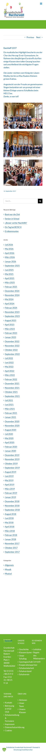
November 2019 (12, 459)
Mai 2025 (9, 274)
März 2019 (10, 489)
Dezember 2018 (12, 501)
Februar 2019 (11, 493)
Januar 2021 (10, 417)
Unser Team (21, 704)
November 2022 (12, 345)
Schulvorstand (23, 671)
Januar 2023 (10, 337)
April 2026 (9, 253)
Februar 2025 (11, 287)
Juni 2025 (9, 270)
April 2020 (9, 442)
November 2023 (12, 312)
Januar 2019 (10, 497)
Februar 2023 (11, 333)
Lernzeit (36, 661)
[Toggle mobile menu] (41, 3)
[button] (4, 749)
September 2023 (12, 316)
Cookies (8, 730)
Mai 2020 (9, 438)
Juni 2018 (9, 518)
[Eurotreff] (23, 132)
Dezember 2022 (12, 341)
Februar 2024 (11, 308)
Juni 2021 (9, 404)
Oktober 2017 (11, 547)
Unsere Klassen (22, 711)
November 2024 (12, 295)
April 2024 (9, 303)
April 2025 (9, 278)
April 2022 (9, 371)
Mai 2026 (9, 249)
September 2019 (12, 467)
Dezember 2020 (12, 421)
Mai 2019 (9, 480)
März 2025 (10, 282)
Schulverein (23, 674)
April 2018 (9, 526)
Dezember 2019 (12, 455)
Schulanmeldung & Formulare (9, 718)
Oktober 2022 (11, 350)
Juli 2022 (9, 358)
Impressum (9, 724)
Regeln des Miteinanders (37, 655)
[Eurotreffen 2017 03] (23, 160)
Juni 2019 (9, 476)
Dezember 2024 (12, 291)
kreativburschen (27, 750)
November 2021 (12, 388)
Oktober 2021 (11, 392)
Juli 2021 (9, 400)
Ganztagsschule (23, 662)
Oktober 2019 (11, 463)
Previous (30, 37)
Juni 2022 (9, 362)
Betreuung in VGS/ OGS (9, 709)
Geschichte (23, 649)
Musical (8, 573)
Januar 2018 (10, 539)
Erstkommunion (12, 231)
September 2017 (12, 552)
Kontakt (8, 702)
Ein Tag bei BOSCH (13, 227)
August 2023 (10, 320)
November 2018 (12, 505)
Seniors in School (12, 218)
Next (38, 37)
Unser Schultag (23, 657)
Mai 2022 (9, 366)
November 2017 (12, 543)
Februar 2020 (11, 446)
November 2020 (12, 425)
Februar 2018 (11, 535)
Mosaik (8, 569)
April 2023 (9, 324)
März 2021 (10, 409)
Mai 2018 (9, 522)
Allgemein (9, 565)
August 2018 (10, 514)
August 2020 (10, 430)
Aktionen (23, 700)
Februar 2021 (11, 413)
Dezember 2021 (12, 383)
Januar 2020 (10, 451)
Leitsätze (37, 649)
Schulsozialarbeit (23, 668)
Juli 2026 (9, 244)
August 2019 (10, 472)
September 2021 (12, 396)
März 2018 (10, 531)
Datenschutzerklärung (9, 727)
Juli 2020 (9, 434)
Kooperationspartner (23, 665)
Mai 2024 (9, 299)
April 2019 (9, 484)
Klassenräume (23, 652)
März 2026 (10, 257)
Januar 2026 (10, 261)
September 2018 (12, 510)
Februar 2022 (11, 379)
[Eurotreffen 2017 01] (23, 103)
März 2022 (10, 375)
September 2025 (12, 265)
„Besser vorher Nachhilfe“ (16, 223)
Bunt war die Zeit (12, 214)
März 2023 (10, 329)
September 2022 (12, 354)
